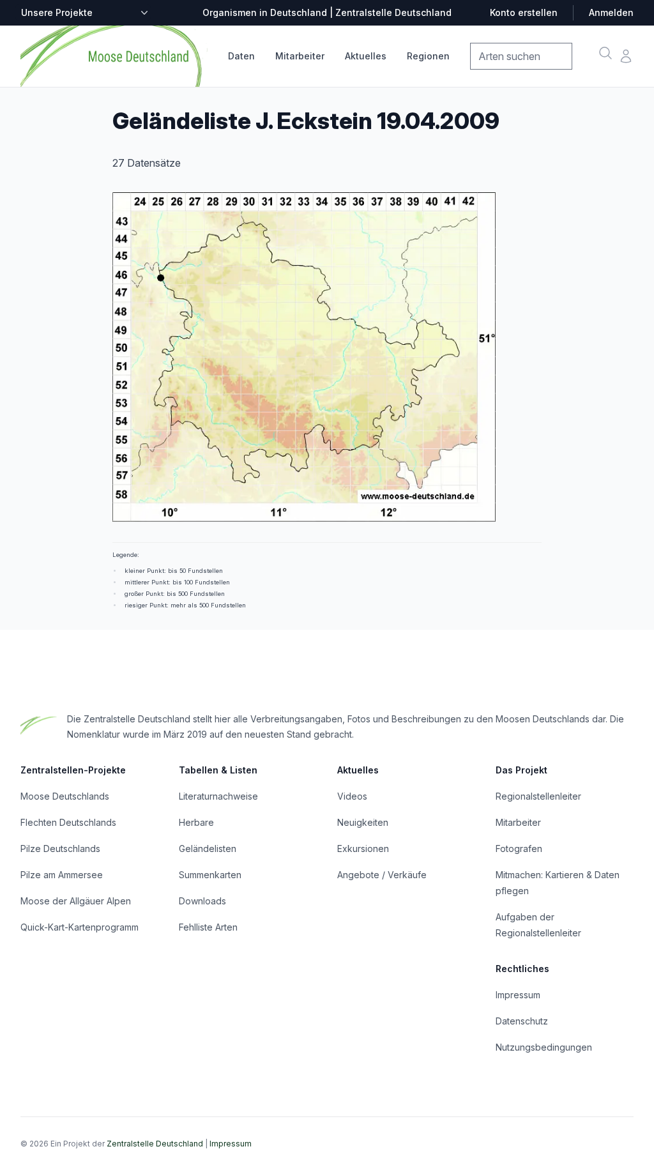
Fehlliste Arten (208, 927)
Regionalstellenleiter (538, 796)
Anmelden (611, 12)
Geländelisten (207, 848)
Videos (352, 796)
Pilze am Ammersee (61, 874)
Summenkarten (210, 874)
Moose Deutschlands (64, 796)
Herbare (196, 822)
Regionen (428, 55)
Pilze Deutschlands (60, 848)
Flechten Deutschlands (68, 822)
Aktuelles (365, 55)
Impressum (518, 994)
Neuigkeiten (362, 822)
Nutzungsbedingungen (544, 1047)
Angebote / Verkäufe (382, 874)
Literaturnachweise (218, 796)
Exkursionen (363, 848)
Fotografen (519, 848)
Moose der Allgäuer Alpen (75, 900)
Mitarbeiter (299, 55)
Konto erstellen (524, 12)
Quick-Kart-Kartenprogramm (79, 927)
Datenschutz (522, 1021)
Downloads (202, 900)
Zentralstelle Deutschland (155, 1143)
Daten (241, 55)
